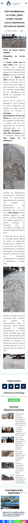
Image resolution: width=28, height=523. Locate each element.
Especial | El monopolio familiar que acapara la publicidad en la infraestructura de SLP (14, 514)
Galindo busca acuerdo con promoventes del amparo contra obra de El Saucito (20, 478)
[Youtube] (17, 386)
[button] (2, 3)
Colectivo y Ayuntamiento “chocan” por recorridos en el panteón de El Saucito (19, 467)
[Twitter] (10, 386)
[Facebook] (4, 386)
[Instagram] (23, 386)
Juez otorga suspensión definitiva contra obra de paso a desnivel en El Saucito (20, 456)
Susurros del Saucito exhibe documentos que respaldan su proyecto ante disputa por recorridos (20, 443)
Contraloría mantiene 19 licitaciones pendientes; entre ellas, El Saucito (20, 431)
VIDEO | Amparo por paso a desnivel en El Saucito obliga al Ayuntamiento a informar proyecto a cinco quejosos (20, 419)
